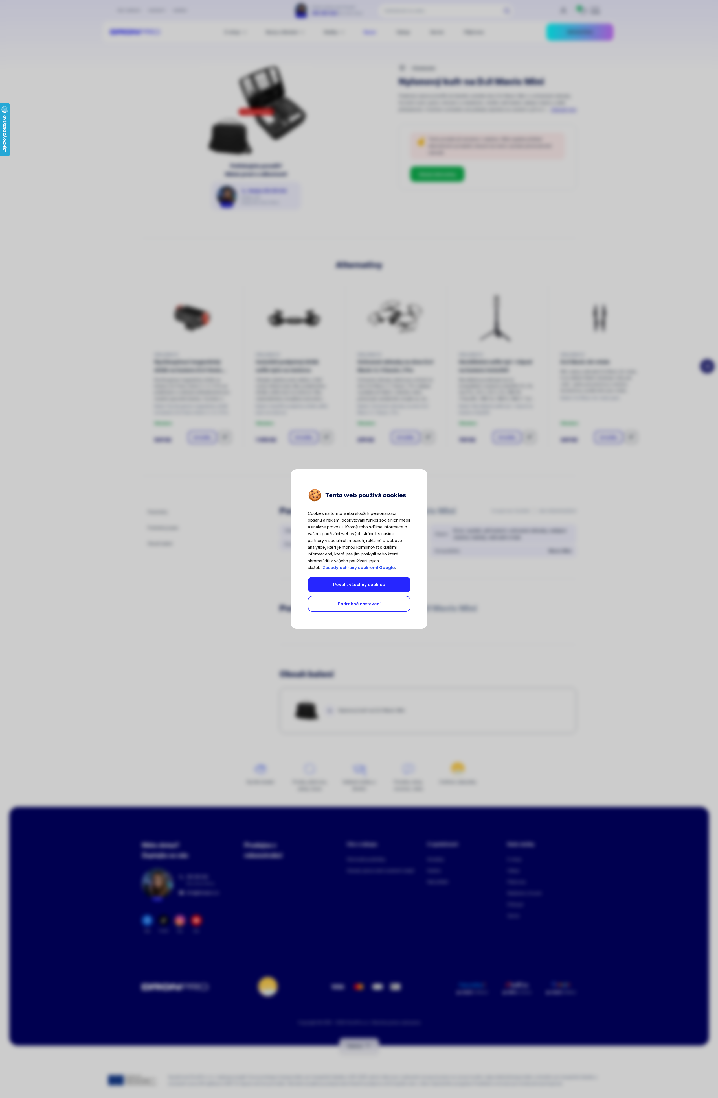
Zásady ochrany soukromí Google (359, 567)
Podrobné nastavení (359, 603)
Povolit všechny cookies (359, 584)
